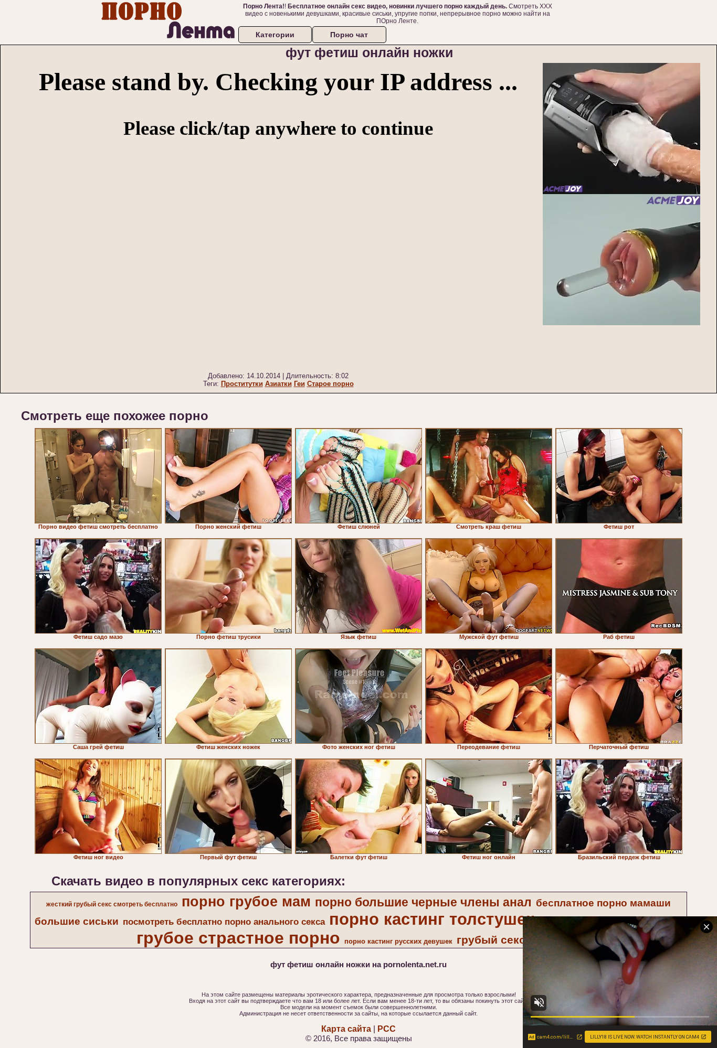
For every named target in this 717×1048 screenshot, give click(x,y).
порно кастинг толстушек (431, 919)
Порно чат (349, 34)
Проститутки (242, 384)
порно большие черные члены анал (423, 902)
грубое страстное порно (238, 937)
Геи (299, 384)
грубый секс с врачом (518, 940)
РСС (386, 1028)
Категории (275, 34)
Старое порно (330, 384)
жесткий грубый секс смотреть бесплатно (111, 904)
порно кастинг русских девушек (398, 941)
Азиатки (278, 384)
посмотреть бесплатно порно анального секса (224, 921)
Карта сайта (346, 1028)
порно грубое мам (246, 902)
